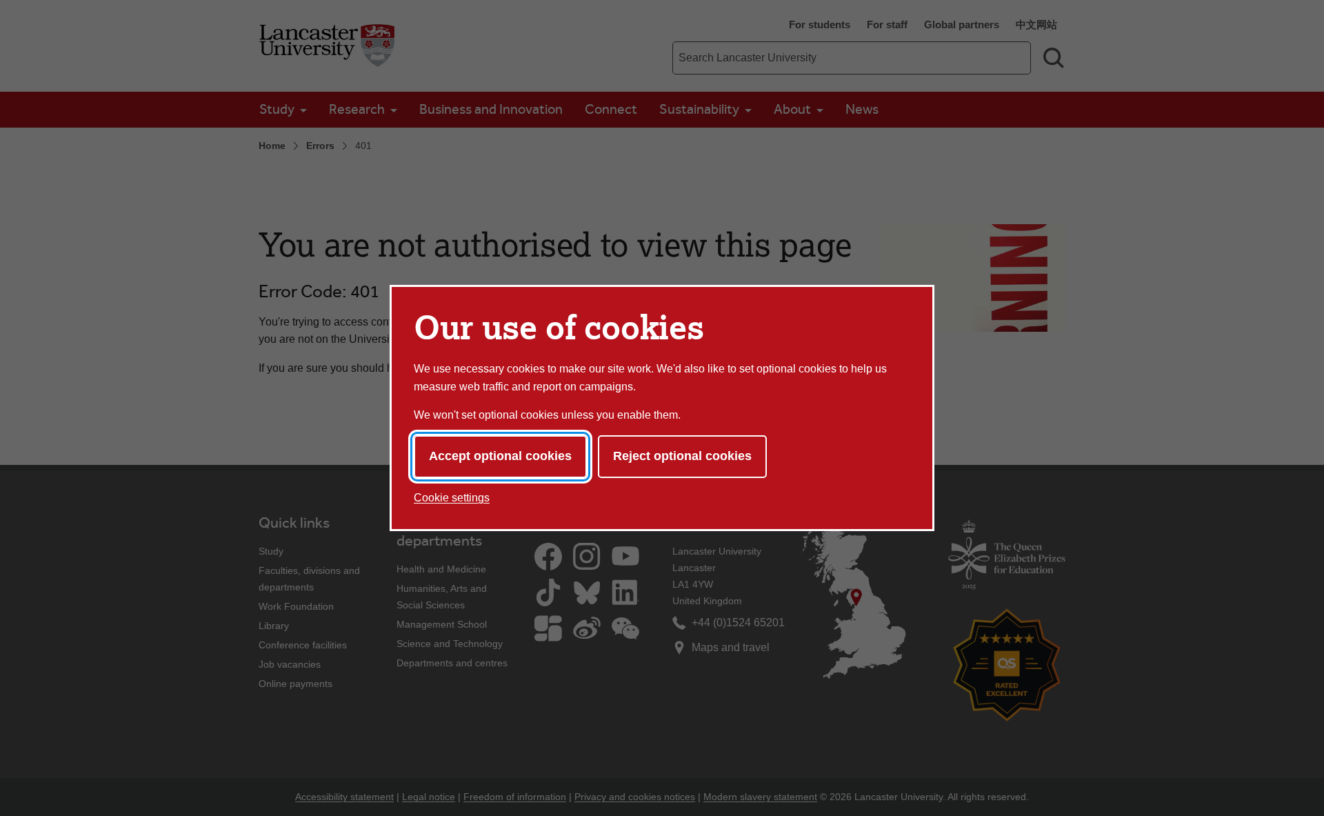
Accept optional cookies (500, 456)
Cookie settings (452, 498)
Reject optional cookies (682, 456)
